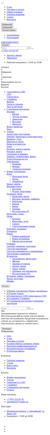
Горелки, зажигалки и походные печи (24, 136)
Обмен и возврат (15, 12)
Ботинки (16, 219)
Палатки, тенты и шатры (18, 149)
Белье (9, 174)
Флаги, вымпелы (15, 126)
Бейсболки (17, 201)
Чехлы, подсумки (15, 278)
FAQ (9, 336)
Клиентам (6, 356)
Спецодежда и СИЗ (16, 92)
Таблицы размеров (15, 14)
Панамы (16, 209)
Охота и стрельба (15, 104)
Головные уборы (14, 194)
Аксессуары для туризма (18, 134)
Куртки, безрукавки (21, 191)
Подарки (11, 111)
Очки (9, 146)
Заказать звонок (14, 55)
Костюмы (16, 189)
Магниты (16, 124)
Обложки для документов (24, 271)
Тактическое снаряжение (18, 254)
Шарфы (10, 281)
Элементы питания (21, 169)
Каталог (5, 372)
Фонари (16, 166)
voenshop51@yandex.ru (17, 402)
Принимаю (6, 329)
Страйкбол (12, 99)
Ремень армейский (21, 236)
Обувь (9, 216)
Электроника (13, 161)
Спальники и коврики (17, 154)
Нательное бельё (20, 176)
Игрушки (16, 121)
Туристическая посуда (17, 159)
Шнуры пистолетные (22, 241)
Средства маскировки (17, 249)
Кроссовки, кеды (20, 221)
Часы (9, 129)
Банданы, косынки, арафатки (26, 199)
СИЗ (9, 94)
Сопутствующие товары (23, 226)
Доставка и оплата (15, 9)
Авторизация (13, 35)
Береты (15, 204)
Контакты (11, 19)
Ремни (10, 234)
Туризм (10, 131)
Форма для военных (16, 171)
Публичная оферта (15, 351)
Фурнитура (12, 256)
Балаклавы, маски (20, 196)
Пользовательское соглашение (21, 348)
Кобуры (10, 102)
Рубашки (11, 244)
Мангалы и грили (15, 141)
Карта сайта (12, 365)
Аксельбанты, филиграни (24, 259)
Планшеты (12, 231)
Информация (7, 331)
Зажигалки (17, 119)
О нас (9, 7)
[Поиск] (32, 48)
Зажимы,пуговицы (21, 263)
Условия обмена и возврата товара (23, 343)
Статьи (10, 17)
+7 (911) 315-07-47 (9, 50)
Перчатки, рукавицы (16, 229)
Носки (15, 179)
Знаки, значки (18, 268)
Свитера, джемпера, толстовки (21, 246)
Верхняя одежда (14, 186)
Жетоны (16, 261)
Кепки (15, 206)
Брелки (15, 114)
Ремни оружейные (21, 239)
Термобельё (17, 181)
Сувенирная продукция (18, 109)
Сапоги (15, 224)
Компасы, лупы (14, 139)
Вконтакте (12, 58)
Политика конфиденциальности (22, 346)
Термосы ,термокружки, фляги (21, 156)
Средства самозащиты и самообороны (25, 251)
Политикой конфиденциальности (17, 326)
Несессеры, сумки (15, 214)
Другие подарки (20, 116)
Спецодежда (12, 97)
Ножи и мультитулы (16, 144)
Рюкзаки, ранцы (14, 151)
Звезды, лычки (19, 266)
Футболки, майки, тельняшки (21, 276)
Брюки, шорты (14, 184)
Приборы (16, 164)
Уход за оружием (14, 106)
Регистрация (13, 37)
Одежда (10, 390)
